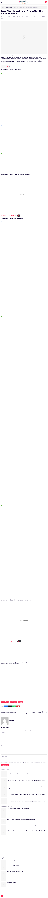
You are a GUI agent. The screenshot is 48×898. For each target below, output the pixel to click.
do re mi (3, 702)
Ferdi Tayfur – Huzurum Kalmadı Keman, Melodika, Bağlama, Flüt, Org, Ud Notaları (27, 794)
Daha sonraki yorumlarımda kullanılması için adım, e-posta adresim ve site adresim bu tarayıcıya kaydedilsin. (24, 762)
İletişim (43, 892)
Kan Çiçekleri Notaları (11, 882)
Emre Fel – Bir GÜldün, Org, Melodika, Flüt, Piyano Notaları (19, 813)
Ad (2, 745)
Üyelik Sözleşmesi (36, 892)
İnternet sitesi (4, 756)
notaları (15, 702)
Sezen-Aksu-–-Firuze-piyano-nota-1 (9, 641)
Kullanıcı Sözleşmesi (23, 892)
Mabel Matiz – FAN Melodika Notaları (8, 712)
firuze (7, 702)
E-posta (3, 750)
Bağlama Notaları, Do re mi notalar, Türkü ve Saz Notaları (24, 893)
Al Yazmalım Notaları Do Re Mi (13, 876)
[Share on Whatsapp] (14, 706)
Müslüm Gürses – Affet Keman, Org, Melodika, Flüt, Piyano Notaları (23, 774)
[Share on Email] (18, 706)
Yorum (3, 732)
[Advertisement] (24, 114)
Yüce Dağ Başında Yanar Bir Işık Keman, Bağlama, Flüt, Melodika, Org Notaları (38, 711)
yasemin (4, 16)
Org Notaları (31, 16)
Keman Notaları (17, 16)
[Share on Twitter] (10, 706)
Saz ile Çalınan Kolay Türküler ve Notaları (15, 865)
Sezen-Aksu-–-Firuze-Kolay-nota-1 (8, 215)
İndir (19, 215)
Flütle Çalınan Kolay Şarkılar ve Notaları (15, 871)
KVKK (30, 892)
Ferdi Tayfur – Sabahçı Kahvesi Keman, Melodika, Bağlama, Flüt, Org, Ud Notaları (26, 801)
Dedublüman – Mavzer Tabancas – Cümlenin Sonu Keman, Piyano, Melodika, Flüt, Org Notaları (26, 787)
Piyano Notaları (37, 16)
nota (11, 702)
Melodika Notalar (24, 16)
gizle (8, 66)
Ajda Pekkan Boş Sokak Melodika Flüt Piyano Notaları (18, 808)
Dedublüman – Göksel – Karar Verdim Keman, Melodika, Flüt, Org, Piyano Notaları (26, 780)
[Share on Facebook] (6, 706)
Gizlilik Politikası (13, 892)
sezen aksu (20, 702)
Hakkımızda (5, 892)
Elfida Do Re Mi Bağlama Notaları (14, 860)
